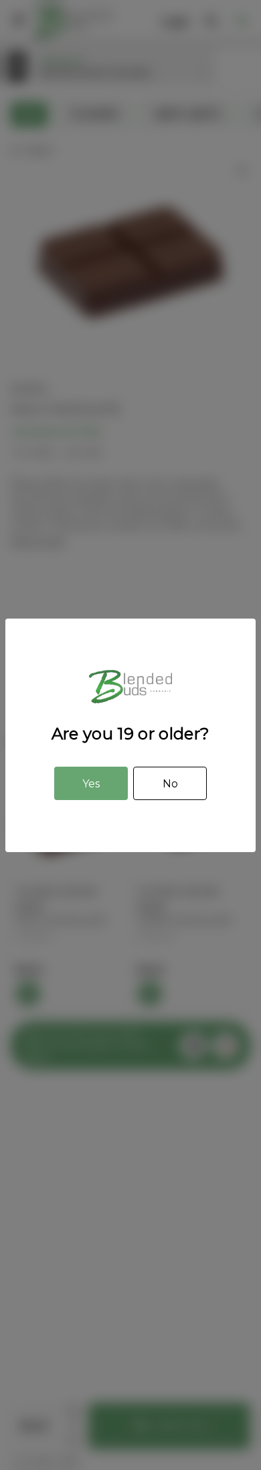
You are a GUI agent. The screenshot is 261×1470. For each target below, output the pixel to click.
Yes (91, 783)
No (170, 783)
